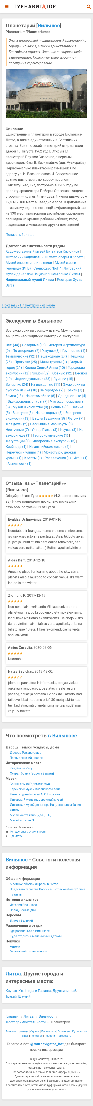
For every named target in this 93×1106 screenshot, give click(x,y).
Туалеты (16, 894)
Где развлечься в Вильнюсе (30, 931)
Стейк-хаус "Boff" (47, 268)
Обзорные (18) (34, 345)
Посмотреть (48, 1031)
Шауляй (24, 996)
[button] (88, 6)
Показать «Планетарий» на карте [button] (28, 305)
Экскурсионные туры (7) (27, 401)
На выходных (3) (49, 413)
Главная (12, 1016)
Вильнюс (49, 26)
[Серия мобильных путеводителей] (34, 5)
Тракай (11, 996)
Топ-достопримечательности (28, 831)
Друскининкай (64, 991)
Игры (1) (80, 458)
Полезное (36, 1035)
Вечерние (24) (17, 384)
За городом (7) (51, 390)
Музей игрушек (21, 820)
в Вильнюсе (62, 736)
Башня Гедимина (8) (48, 418)
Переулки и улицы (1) (23, 452)
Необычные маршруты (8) (51, 424)
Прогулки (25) (25, 362)
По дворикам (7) (26, 351)
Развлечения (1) (58, 458)
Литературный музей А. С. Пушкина (35, 794)
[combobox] (88, 4)
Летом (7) (75, 418)
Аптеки (15, 946)
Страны (34, 1031)
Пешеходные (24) (52, 356)
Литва (13, 974)
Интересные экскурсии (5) (53, 441)
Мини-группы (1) (53, 362)
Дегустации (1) (18, 441)
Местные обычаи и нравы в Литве (34, 884)
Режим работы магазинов (28, 952)
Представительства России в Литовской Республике (47, 889)
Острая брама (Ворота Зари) (30, 773)
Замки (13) (14, 396)
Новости (50, 1035)
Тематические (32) (20, 356)
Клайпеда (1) (16, 447)
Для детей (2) (16, 424)
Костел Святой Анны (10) (45, 368)
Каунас (11, 991)
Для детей (16, 836)
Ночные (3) (60, 407)
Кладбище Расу (21, 768)
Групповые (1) (73, 351)
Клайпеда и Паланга (34, 991)
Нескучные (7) (17, 430)
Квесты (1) (33, 458)
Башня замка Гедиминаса (28, 784)
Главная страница (17, 1031)
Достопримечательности (26, 1022)
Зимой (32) (41, 373)
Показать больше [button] (20, 235)
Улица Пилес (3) (44, 430)
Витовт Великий (21, 920)
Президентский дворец (26, 758)
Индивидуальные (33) (32, 379)
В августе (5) (23, 413)
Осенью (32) (62, 373)
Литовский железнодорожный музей (36, 799)
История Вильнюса (23, 905)
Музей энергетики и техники (29, 263)
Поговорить (64, 1035)
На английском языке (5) (49, 447)
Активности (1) (19, 464)
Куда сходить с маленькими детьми (36, 936)
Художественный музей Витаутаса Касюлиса (42, 251)
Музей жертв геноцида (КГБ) (30, 815)
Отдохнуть (64, 1031)
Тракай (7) (74, 390)
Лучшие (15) (63, 379)
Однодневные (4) (72, 396)
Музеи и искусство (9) (30, 407)
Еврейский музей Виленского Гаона (35, 789)
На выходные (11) (45, 384)
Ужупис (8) (50, 351)
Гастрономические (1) (50, 435)
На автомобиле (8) (40, 396)
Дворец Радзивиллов (25, 752)
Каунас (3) (68, 430)
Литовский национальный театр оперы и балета (44, 257)
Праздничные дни (23, 910)
